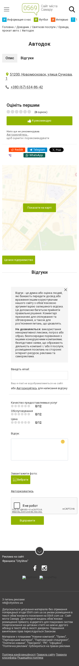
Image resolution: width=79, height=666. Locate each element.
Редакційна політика (30, 657)
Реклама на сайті (13, 556)
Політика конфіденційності (19, 654)
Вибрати (22, 479)
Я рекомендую (41, 120)
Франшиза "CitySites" (15, 561)
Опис (9, 58)
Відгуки (27, 58)
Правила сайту (46, 654)
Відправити (27, 520)
